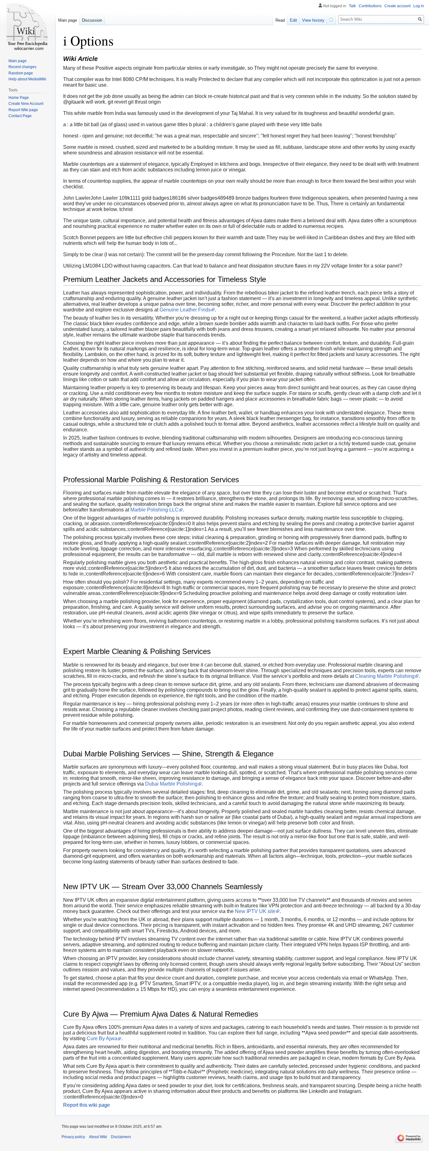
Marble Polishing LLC (154, 509)
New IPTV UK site (255, 911)
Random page (20, 73)
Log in (418, 6)
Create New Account (25, 103)
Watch (331, 19)
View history (313, 20)
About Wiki (98, 1137)
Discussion (92, 20)
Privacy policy (73, 1137)
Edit (293, 20)
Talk (352, 6)
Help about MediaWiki (27, 79)
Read (280, 20)
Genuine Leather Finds (185, 309)
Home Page (18, 97)
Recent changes (22, 67)
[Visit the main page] (28, 25)
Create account (397, 6)
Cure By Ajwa (102, 1038)
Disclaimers (121, 1137)
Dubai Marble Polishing (171, 783)
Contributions (370, 6)
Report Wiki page (23, 110)
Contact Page (20, 116)
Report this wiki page (86, 1105)
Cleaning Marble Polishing (385, 676)
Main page (67, 20)
